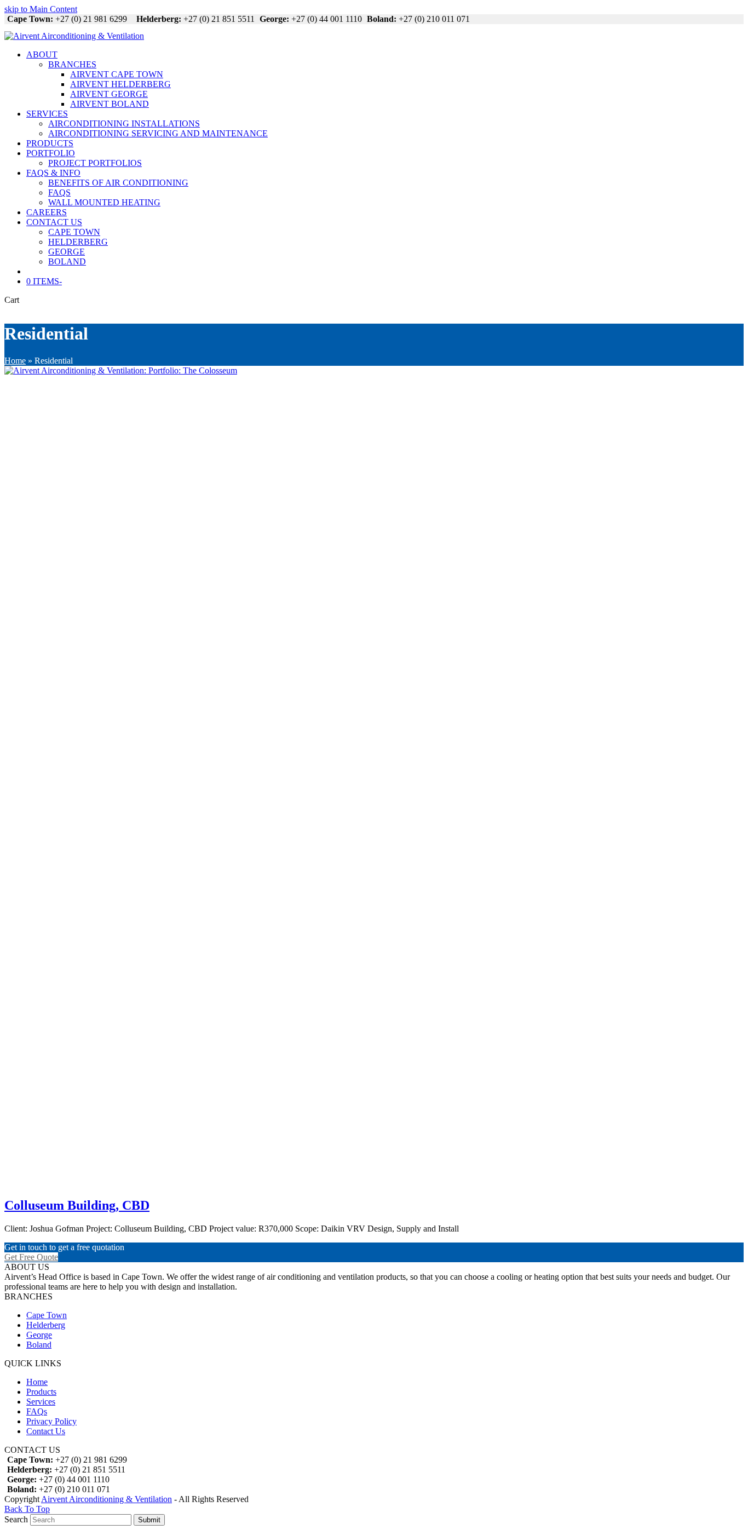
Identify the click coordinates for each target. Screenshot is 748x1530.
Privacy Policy (51, 1421)
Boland (38, 1344)
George (39, 1334)
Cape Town (46, 1315)
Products (41, 1391)
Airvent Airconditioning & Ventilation (106, 1499)
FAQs (36, 1411)
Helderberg (45, 1325)
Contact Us (45, 1431)
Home (15, 360)
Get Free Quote (31, 1257)
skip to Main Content (40, 9)
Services (40, 1401)
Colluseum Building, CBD (76, 1205)
